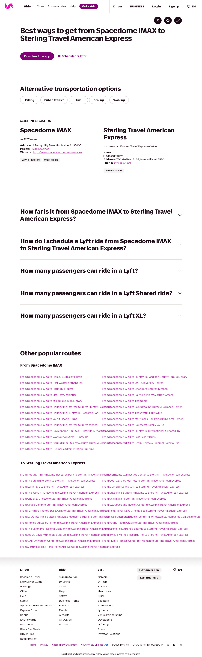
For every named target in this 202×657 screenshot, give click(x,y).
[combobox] (191, 6)
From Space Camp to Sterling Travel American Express (53, 505)
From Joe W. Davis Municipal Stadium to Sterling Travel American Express (65, 535)
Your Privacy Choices (92, 644)
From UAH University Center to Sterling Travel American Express (60, 541)
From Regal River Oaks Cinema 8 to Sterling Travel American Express (144, 511)
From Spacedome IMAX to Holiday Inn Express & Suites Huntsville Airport (65, 407)
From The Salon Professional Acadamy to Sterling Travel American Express (66, 529)
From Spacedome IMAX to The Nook (124, 401)
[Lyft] (9, 6)
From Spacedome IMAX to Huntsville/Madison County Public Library (144, 377)
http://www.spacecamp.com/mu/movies (57, 152)
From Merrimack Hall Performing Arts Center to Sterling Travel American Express (70, 547)
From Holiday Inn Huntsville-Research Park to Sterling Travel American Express (69, 474)
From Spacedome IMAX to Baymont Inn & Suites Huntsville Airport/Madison (67, 431)
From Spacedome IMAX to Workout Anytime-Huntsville (54, 437)
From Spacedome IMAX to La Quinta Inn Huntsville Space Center (142, 407)
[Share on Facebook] (168, 20)
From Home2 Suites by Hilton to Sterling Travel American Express (60, 523)
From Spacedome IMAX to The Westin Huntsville (132, 413)
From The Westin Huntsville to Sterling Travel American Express (59, 493)
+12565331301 (122, 163)
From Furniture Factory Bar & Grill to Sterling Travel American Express (63, 511)
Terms (33, 644)
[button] (101, 215)
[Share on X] (158, 20)
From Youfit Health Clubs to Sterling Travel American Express (140, 523)
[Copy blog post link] (178, 20)
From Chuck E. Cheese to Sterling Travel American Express (56, 499)
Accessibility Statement (64, 644)
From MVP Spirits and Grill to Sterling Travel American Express (141, 487)
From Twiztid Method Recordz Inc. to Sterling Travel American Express (145, 535)
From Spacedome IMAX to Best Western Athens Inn (51, 383)
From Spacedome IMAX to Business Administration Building (57, 449)
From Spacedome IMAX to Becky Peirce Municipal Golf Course (140, 443)
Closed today (114, 156)
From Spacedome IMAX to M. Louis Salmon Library (51, 401)
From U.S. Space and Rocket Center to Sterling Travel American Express (146, 505)
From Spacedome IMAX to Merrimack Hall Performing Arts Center (142, 419)
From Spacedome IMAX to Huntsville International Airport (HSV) (141, 431)
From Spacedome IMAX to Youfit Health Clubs (48, 419)
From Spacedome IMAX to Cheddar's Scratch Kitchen (135, 389)
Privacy (44, 644)
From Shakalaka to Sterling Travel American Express (134, 499)
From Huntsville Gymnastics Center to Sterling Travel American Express (146, 474)
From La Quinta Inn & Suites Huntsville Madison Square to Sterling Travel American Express (76, 517)
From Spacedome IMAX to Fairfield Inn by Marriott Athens (137, 395)
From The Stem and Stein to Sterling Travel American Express (57, 481)
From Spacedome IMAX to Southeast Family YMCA (133, 425)
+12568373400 (39, 149)
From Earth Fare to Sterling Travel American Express (52, 487)
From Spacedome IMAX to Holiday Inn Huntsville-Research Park (59, 413)
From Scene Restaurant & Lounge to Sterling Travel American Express (145, 529)
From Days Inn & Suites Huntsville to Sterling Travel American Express (145, 493)
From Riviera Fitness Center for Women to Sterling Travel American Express (148, 541)
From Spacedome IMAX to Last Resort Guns (129, 437)
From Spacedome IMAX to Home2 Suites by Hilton (51, 377)
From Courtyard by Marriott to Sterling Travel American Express (141, 481)
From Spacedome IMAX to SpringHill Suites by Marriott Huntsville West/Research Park (74, 443)
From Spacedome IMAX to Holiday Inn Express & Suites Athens (58, 425)
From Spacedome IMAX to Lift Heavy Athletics (48, 395)
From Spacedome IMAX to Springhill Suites (46, 389)
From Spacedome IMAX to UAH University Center (132, 383)
